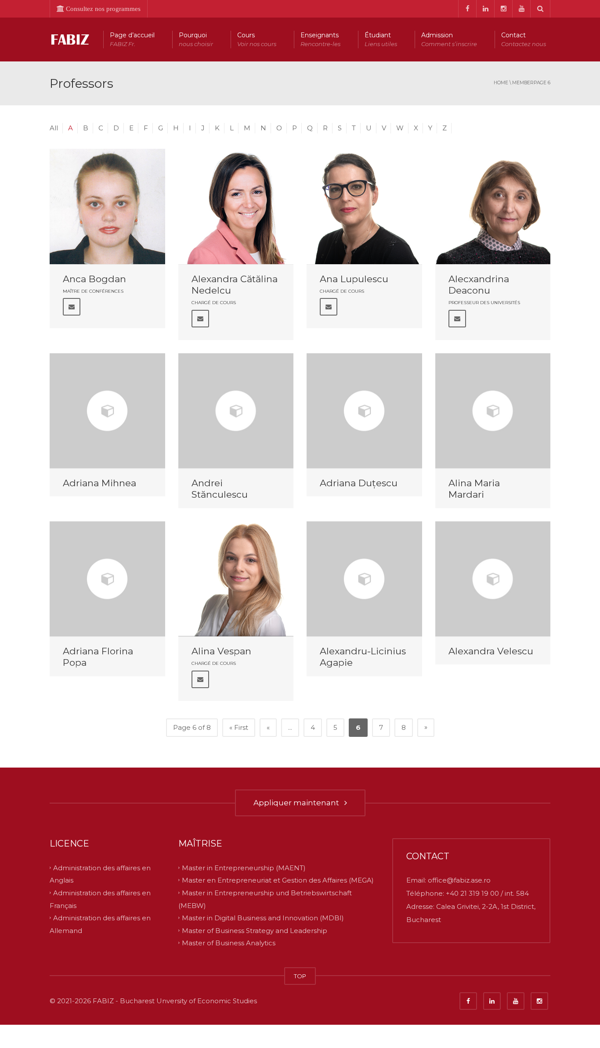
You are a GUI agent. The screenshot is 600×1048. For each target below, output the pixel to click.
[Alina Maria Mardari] (493, 411)
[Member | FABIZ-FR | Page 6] (69, 39)
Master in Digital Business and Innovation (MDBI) (263, 918)
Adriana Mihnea (99, 482)
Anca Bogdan (94, 278)
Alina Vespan (221, 651)
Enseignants (320, 39)
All (54, 128)
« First (238, 727)
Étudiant (381, 39)
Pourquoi (196, 39)
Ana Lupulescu (354, 278)
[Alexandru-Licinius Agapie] (364, 579)
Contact (523, 39)
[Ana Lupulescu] (364, 206)
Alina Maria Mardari (474, 488)
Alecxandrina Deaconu (478, 284)
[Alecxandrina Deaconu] (493, 206)
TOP (300, 976)
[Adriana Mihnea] (107, 411)
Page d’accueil (132, 39)
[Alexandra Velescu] (493, 579)
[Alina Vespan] (236, 579)
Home (501, 83)
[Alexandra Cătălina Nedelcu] (236, 206)
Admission (449, 39)
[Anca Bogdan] (107, 206)
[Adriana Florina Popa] (107, 579)
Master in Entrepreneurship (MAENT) (244, 867)
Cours (256, 39)
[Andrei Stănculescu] (236, 411)
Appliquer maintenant (298, 802)
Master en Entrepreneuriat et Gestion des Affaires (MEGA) (278, 880)
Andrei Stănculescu (220, 488)
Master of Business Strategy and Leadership (254, 930)
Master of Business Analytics (228, 943)
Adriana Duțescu (359, 482)
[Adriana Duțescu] (364, 411)
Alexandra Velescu (490, 651)
